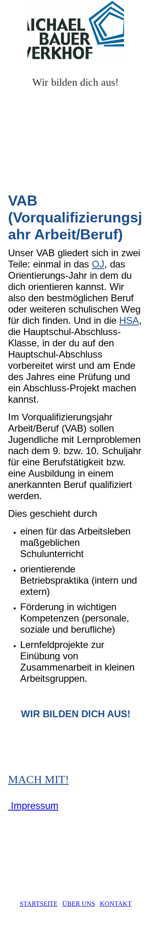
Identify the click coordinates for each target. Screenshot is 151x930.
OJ (98, 264)
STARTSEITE (39, 903)
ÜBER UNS (78, 903)
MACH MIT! (38, 779)
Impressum (33, 805)
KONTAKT (116, 903)
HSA (129, 320)
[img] (75, 30)
